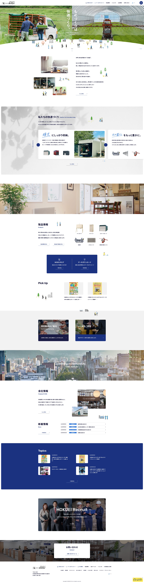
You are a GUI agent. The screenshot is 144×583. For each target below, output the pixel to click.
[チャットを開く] (138, 580)
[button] (38, 145)
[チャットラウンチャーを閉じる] (142, 578)
